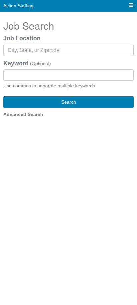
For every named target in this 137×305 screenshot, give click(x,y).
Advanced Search (23, 114)
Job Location (22, 38)
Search (68, 102)
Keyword (16, 63)
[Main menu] (131, 5)
